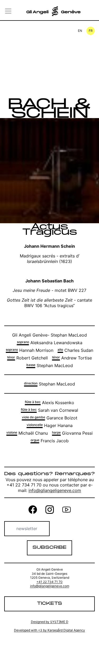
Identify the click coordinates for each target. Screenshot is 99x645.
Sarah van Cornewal (49, 410)
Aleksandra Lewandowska (49, 342)
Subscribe (49, 547)
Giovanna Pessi (72, 433)
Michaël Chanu (27, 433)
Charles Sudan (75, 350)
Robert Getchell (27, 357)
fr (91, 31)
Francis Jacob (50, 440)
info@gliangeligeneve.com (55, 490)
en (80, 31)
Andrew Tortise (72, 357)
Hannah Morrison (29, 350)
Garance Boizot (49, 417)
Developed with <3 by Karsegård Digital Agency (49, 630)
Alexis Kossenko (49, 402)
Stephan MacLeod (49, 365)
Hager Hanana (50, 425)
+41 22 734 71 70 (49, 582)
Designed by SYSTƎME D (49, 622)
